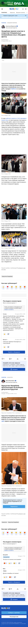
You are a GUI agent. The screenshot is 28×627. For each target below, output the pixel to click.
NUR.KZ (13, 89)
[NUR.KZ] (14, 9)
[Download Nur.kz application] (14, 3)
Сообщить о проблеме (14, 612)
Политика (4, 12)
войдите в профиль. (9, 309)
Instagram (15, 369)
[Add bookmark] (25, 359)
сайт (3, 421)
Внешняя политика (20, 12)
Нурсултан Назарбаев (7, 276)
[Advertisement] (14, 72)
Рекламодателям (14, 616)
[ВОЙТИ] (25, 9)
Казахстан (12, 12)
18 (24, 534)
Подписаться (14, 506)
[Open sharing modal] (18, 359)
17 (3, 534)
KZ (23, 9)
